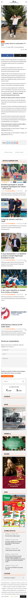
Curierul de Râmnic (19, 47)
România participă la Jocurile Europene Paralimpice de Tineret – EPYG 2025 (13, 187)
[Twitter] (10, 143)
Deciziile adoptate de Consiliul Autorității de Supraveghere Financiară (13, 543)
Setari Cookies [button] (14, 596)
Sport (3, 41)
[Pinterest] (17, 143)
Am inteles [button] (23, 596)
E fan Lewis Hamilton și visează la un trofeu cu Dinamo (13, 291)
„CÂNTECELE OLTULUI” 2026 (12, 550)
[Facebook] (7, 143)
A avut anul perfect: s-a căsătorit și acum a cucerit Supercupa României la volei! (13, 256)
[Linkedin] (14, 143)
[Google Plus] (12, 143)
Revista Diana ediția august (12, 536)
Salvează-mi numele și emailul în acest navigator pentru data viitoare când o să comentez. (13, 372)
